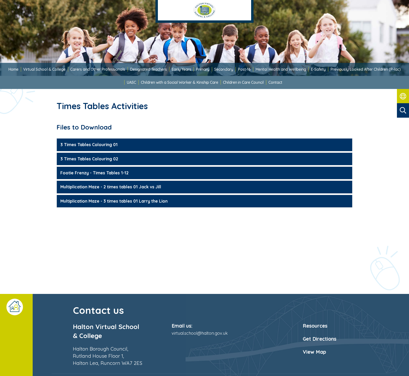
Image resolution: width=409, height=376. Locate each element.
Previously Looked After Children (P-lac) (365, 69)
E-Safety (318, 69)
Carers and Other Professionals (97, 69)
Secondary (223, 69)
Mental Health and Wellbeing (280, 69)
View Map (314, 352)
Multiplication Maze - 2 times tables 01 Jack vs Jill (110, 187)
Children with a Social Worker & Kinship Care (179, 82)
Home (13, 69)
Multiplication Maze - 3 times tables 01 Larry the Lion (114, 201)
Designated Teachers (148, 69)
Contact (275, 82)
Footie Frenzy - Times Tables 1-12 (94, 173)
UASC (131, 82)
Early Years (181, 69)
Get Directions (319, 339)
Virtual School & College (44, 69)
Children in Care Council (243, 82)
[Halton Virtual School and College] (204, 11)
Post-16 (244, 69)
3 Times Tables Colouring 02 (89, 159)
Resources (315, 326)
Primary (202, 69)
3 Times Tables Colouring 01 (89, 144)
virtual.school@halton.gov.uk (200, 333)
